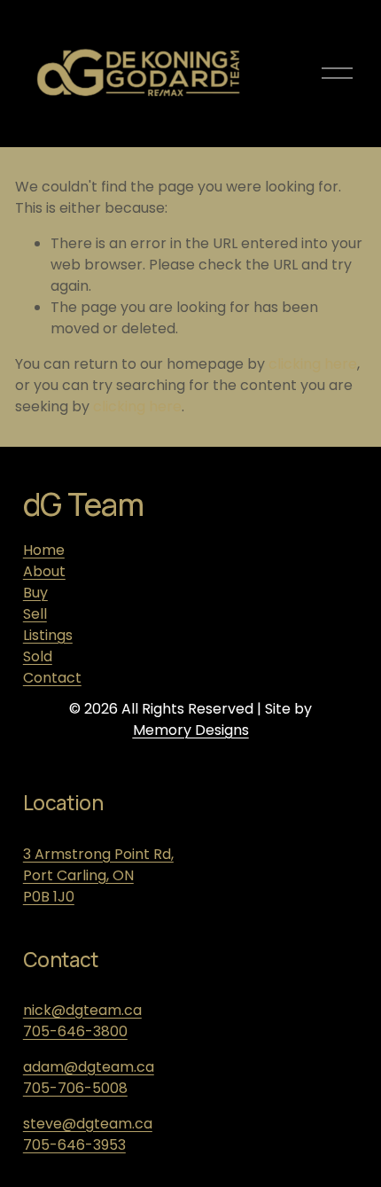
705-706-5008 (75, 1088)
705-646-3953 (74, 1145)
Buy (35, 592)
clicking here (312, 364)
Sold (37, 656)
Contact (52, 678)
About (44, 571)
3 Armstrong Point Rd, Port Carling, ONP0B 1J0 (98, 875)
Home (44, 550)
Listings (48, 635)
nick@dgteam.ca (82, 1010)
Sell (35, 614)
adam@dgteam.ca (88, 1067)
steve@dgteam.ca (87, 1123)
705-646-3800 (75, 1031)
